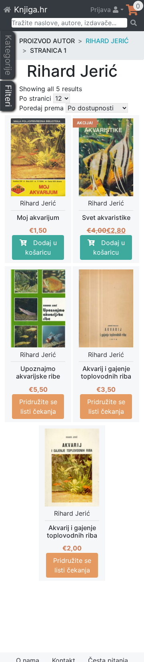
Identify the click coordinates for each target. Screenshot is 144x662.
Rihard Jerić (107, 41)
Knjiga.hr (30, 9)
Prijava (101, 10)
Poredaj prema (41, 108)
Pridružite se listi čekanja (38, 406)
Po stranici (35, 98)
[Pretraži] (133, 23)
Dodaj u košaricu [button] (41, 247)
